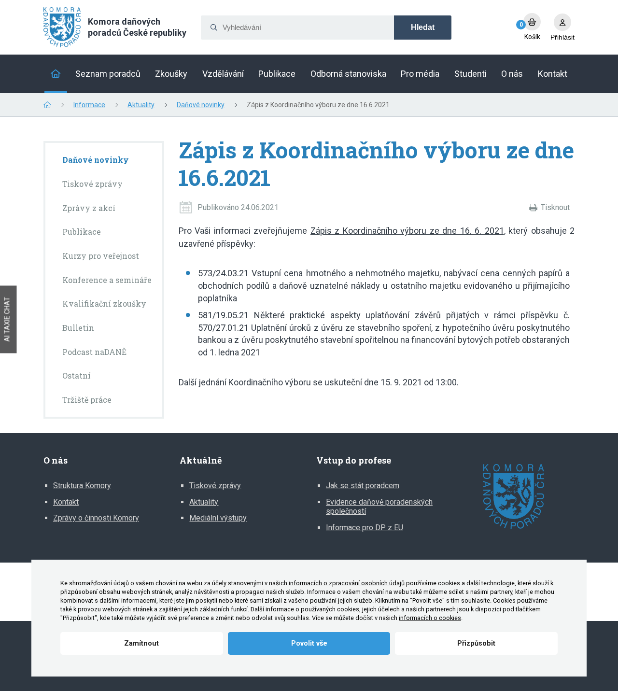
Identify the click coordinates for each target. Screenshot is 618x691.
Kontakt (66, 502)
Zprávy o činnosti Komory (96, 517)
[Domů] (55, 74)
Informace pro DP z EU (364, 527)
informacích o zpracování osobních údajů (347, 583)
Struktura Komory (82, 485)
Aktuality (140, 105)
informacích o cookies (430, 617)
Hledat (423, 27)
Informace (89, 105)
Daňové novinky (201, 105)
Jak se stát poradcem (362, 485)
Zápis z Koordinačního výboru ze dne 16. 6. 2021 (407, 231)
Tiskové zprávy (215, 485)
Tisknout (555, 207)
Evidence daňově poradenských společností (379, 506)
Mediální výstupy (218, 517)
